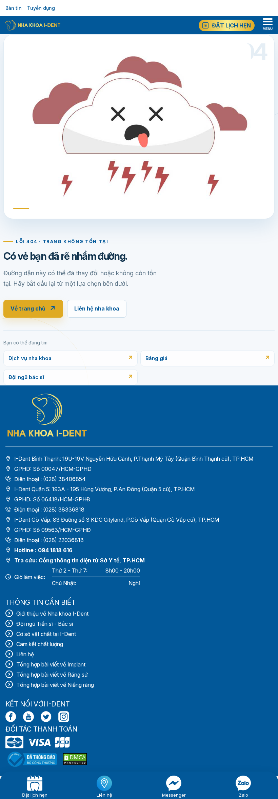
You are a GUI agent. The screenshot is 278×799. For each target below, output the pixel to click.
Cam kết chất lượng (39, 644)
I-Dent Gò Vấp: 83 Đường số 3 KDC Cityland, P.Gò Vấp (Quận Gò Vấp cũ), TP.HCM (116, 519)
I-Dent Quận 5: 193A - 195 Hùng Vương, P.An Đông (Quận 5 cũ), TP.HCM (104, 489)
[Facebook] (10, 716)
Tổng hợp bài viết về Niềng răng (55, 684)
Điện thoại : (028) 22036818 (49, 540)
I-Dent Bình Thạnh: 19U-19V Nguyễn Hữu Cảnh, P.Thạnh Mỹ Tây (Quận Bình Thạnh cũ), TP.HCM (133, 458)
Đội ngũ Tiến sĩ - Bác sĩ (44, 623)
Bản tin (13, 8)
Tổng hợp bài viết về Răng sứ (52, 674)
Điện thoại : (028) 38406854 (50, 479)
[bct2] (75, 759)
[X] (46, 716)
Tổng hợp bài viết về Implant (50, 664)
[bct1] (32, 759)
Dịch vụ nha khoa (30, 358)
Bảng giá (156, 358)
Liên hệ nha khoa (96, 308)
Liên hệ (25, 654)
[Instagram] (63, 716)
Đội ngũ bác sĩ (26, 377)
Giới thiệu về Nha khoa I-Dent (52, 613)
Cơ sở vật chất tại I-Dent (46, 634)
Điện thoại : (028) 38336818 (49, 509)
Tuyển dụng (41, 8)
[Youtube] (28, 716)
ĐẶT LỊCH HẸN (231, 25)
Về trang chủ (33, 309)
